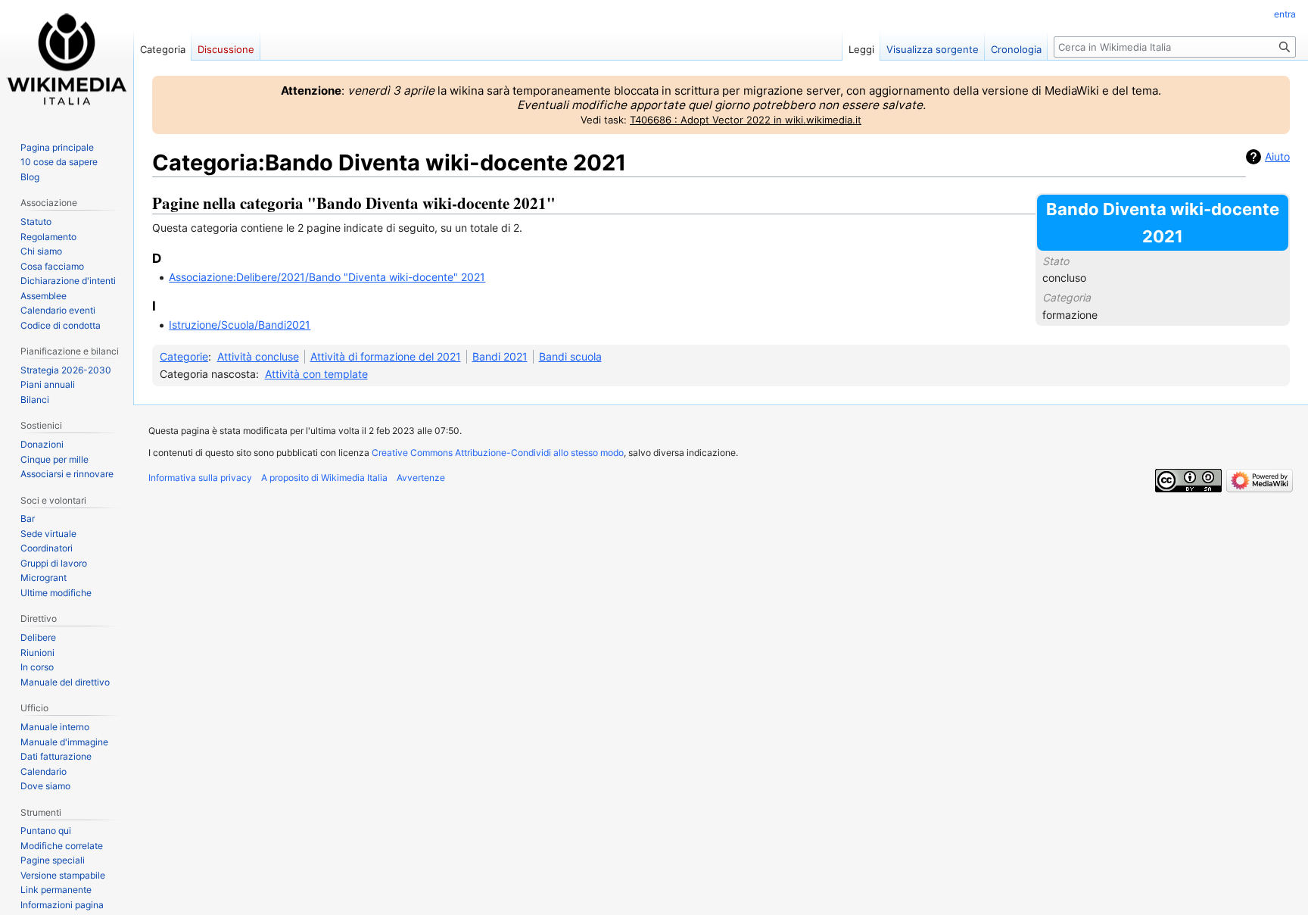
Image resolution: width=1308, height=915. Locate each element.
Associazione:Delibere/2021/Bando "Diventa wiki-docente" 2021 (327, 276)
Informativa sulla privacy (200, 477)
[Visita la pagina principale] (66, 60)
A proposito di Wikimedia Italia (324, 477)
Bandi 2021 (500, 356)
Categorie (184, 356)
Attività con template (316, 373)
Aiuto (1277, 156)
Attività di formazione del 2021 (385, 356)
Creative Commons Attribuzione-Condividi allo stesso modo (498, 452)
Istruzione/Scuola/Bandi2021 (239, 324)
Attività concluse (258, 356)
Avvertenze (421, 477)
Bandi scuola (570, 356)
